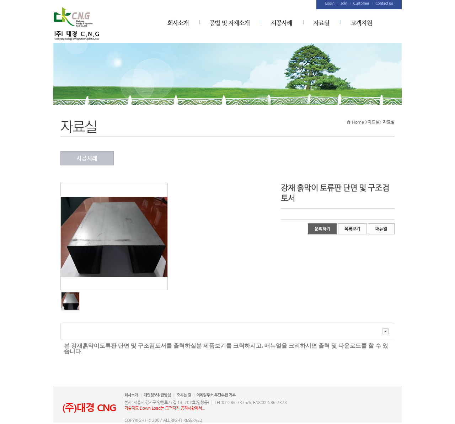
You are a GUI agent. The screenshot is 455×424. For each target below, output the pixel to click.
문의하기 (322, 228)
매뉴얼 (381, 228)
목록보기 (352, 228)
